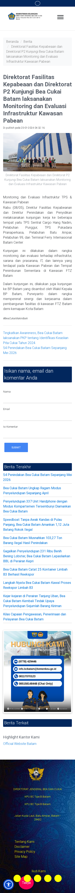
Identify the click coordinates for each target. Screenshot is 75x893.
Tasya (26, 883)
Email (6, 409)
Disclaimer (22, 847)
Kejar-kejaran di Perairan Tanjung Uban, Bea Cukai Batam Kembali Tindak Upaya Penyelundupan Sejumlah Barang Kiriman (34, 601)
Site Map (21, 857)
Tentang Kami (24, 842)
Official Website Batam (19, 744)
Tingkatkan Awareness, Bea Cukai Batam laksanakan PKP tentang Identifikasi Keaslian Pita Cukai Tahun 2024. (35, 338)
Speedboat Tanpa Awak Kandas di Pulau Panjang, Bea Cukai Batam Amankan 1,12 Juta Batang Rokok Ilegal (36, 525)
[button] (8, 884)
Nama (7, 391)
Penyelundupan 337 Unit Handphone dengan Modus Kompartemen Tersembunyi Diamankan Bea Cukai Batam (37, 506)
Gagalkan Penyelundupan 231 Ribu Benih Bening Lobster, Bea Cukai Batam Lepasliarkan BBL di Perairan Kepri (36, 556)
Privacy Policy (25, 852)
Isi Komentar (10, 426)
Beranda (12, 42)
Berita (28, 42)
